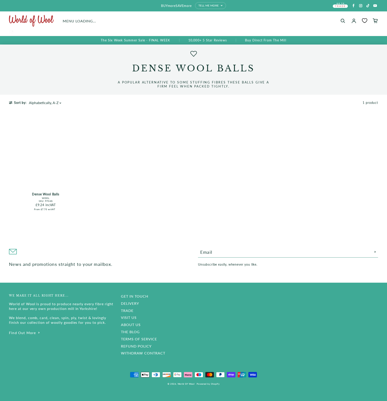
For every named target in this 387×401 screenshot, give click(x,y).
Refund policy (136, 346)
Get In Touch (134, 296)
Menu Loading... (79, 21)
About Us (131, 324)
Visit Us (129, 317)
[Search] (343, 20)
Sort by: (20, 103)
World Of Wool (186, 383)
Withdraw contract (143, 353)
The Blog (130, 332)
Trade (127, 310)
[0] (364, 20)
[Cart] (375, 20)
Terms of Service (139, 339)
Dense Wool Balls (45, 194)
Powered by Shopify (208, 383)
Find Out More (22, 333)
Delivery (130, 303)
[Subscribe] (375, 252)
